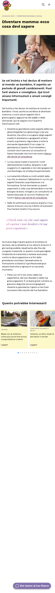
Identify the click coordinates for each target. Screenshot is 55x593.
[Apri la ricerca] (43, 4)
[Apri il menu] (49, 4)
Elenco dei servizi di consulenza (31, 198)
